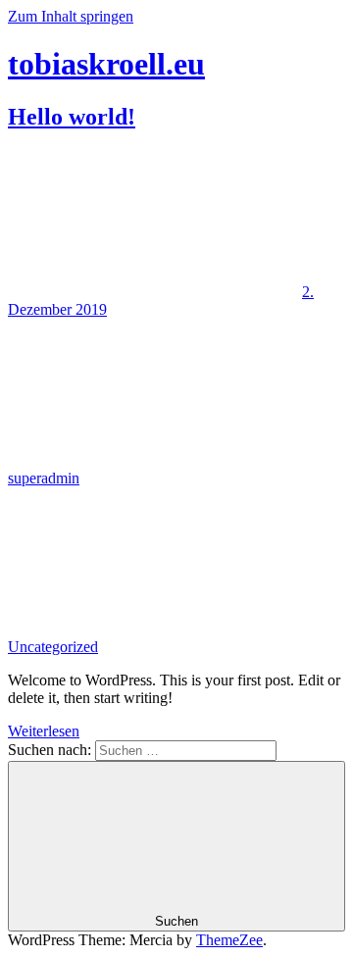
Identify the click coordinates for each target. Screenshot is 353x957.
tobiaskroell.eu (106, 63)
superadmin (43, 478)
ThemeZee (229, 940)
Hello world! (71, 116)
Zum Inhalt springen (70, 16)
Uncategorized (53, 646)
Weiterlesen (43, 731)
